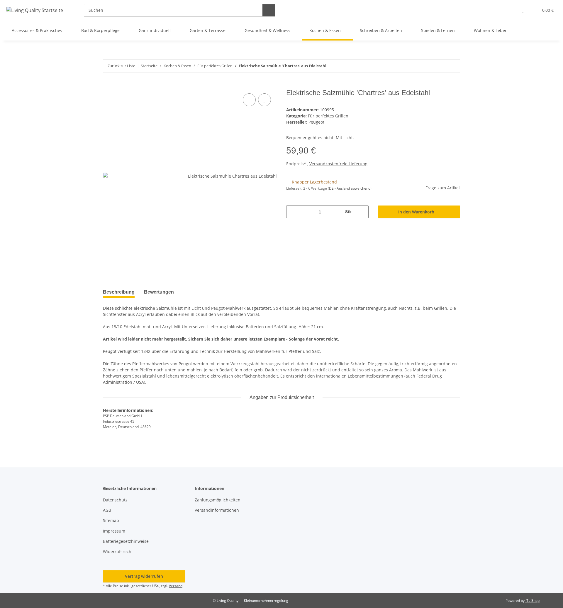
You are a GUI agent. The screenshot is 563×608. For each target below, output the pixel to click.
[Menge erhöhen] (362, 212)
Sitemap (111, 520)
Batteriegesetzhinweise (126, 541)
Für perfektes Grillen (328, 116)
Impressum (114, 531)
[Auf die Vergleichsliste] (249, 99)
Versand (175, 585)
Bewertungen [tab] (159, 291)
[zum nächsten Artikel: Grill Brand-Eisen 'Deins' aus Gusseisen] (453, 66)
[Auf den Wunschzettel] (264, 99)
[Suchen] (268, 10)
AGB (107, 510)
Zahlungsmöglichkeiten (217, 500)
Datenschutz (115, 500)
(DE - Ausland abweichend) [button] (350, 188)
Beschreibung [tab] (119, 291)
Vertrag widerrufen (144, 576)
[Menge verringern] (292, 212)
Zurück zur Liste (121, 65)
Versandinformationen (217, 510)
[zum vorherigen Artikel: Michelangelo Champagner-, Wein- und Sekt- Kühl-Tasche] (441, 66)
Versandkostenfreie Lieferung (338, 163)
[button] (511, 10)
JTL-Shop (532, 600)
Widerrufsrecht (118, 551)
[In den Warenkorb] (107, 85)
